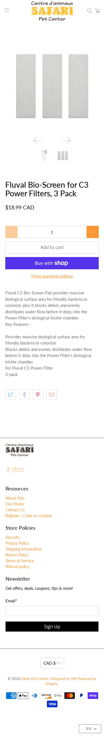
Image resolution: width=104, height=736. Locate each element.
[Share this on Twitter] (10, 394)
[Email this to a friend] (51, 394)
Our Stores (15, 504)
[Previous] (37, 140)
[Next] (66, 140)
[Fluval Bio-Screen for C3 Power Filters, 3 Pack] (51, 85)
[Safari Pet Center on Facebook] (8, 470)
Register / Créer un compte (29, 515)
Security (12, 537)
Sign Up (52, 626)
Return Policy (17, 554)
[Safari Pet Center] (52, 11)
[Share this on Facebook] (24, 394)
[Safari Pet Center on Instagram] (14, 470)
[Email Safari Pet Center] (20, 470)
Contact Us (15, 509)
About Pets (15, 498)
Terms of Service (20, 560)
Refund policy (17, 566)
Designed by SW (63, 679)
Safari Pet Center (35, 679)
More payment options (52, 275)
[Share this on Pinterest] (38, 394)
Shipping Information (24, 549)
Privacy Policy (17, 543)
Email (11, 600)
